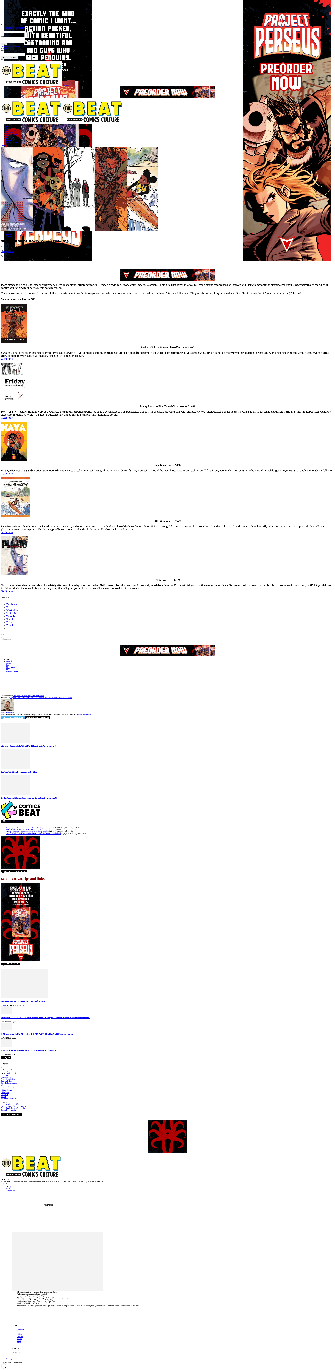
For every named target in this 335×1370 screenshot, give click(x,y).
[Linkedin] (33, 261)
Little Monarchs (12, 667)
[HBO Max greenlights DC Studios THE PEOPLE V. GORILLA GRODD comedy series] (6, 1030)
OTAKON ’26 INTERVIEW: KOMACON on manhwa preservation (29, 830)
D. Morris (4, 1005)
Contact (9, 1189)
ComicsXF (5, 1075)
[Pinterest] (24, 261)
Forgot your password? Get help (13, 46)
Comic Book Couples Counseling (13, 1108)
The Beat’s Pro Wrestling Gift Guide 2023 (28, 696)
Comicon (4, 1071)
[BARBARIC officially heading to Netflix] (15, 768)
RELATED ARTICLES (13, 717)
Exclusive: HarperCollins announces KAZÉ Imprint (23, 1001)
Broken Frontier (7, 1069)
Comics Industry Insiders (10, 1104)
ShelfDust (5, 1093)
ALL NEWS (10, 140)
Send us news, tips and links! (23, 879)
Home (3, 146)
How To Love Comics (9, 1083)
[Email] (52, 261)
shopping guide (12, 671)
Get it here (7, 358)
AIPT (3, 1067)
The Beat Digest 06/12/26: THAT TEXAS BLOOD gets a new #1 (28, 746)
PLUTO (9, 669)
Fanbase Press (6, 1077)
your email (29, 55)
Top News (10, 236)
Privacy (4, 48)
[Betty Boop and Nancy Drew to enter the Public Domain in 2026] (15, 794)
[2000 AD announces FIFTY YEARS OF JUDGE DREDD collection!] (6, 1046)
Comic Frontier (11, 1073)
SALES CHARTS (12, 134)
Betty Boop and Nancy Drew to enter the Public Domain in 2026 (30, 798)
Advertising (10, 1191)
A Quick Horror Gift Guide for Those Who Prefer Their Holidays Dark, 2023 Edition (41, 698)
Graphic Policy (6, 1081)
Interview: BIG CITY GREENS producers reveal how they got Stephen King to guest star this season (45, 1017)
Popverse (4, 1089)
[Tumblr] (61, 261)
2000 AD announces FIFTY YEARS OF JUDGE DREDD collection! (28, 1050)
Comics (9, 146)
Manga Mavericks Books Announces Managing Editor (26, 832)
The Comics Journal (8, 1099)
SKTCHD (4, 1095)
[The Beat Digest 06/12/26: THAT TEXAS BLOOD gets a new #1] (15, 742)
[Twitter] (14, 261)
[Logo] (31, 123)
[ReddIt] (43, 261)
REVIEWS (9, 136)
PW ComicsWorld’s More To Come (13, 1106)
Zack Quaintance (7, 252)
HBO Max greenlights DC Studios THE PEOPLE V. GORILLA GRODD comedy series (37, 1034)
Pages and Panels (7, 1087)
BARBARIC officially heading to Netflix (19, 772)
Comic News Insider (8, 1110)
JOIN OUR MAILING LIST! (15, 28)
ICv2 (2, 1085)
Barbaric (9, 661)
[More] (71, 261)
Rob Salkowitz (6, 1091)
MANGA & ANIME (13, 130)
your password (30, 41)
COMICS (9, 126)
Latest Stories (16, 821)
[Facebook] (5, 261)
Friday (8, 663)
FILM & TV (10, 128)
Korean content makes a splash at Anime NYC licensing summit (30, 828)
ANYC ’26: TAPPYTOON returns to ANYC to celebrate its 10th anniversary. (33, 834)
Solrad (3, 1097)
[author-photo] (7, 711)
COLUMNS (10, 138)
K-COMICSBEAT (12, 132)
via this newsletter (84, 715)
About (8, 1187)
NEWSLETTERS (12, 142)
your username (31, 39)
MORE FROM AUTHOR (37, 717)
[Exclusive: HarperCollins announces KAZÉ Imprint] (24, 997)
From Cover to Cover (8, 1079)
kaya (8, 665)
